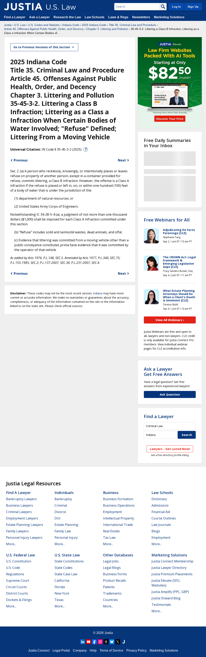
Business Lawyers (19, 505)
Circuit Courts (16, 587)
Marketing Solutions (169, 17)
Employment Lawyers (22, 518)
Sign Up (193, 6)
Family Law (63, 531)
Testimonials (161, 604)
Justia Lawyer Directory (168, 567)
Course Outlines (163, 518)
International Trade (118, 524)
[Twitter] (117, 641)
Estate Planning (66, 524)
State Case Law (66, 574)
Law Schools (94, 17)
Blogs (155, 531)
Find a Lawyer (14, 17)
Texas (59, 600)
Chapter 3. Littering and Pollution (107, 29)
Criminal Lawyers (19, 512)
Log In (176, 6)
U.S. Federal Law (20, 555)
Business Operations (119, 505)
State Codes (63, 567)
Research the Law (67, 17)
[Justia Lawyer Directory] (123, 641)
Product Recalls (114, 580)
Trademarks (112, 593)
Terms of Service (111, 650)
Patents (109, 587)
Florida (60, 587)
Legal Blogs (112, 567)
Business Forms (115, 574)
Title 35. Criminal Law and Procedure (132, 25)
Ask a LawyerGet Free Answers (163, 371)
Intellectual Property (118, 518)
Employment (112, 512)
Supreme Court (17, 580)
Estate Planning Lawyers (24, 524)
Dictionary (159, 499)
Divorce (60, 512)
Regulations (15, 574)
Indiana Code (70, 25)
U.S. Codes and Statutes (44, 25)
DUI (57, 518)
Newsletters (141, 17)
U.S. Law (20, 25)
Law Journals (161, 524)
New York (62, 593)
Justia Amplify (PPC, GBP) (170, 592)
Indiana (97, 293)
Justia (7, 25)
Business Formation (118, 499)
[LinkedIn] (82, 641)
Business (110, 492)
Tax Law (109, 537)
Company (80, 650)
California (62, 580)
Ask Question (170, 394)
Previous (21, 160)
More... (11, 544)
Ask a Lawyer (39, 17)
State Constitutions (69, 561)
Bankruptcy (63, 499)
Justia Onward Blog (165, 598)
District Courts (17, 593)
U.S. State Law (67, 555)
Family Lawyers (17, 531)
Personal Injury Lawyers (24, 537)
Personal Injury (66, 537)
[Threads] (106, 641)
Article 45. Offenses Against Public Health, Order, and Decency (44, 29)
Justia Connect (38, 650)
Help (93, 650)
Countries (110, 600)
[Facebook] (94, 641)
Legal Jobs (111, 561)
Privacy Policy (136, 650)
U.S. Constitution (18, 561)
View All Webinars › (170, 320)
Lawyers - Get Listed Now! (170, 449)
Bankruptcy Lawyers (21, 499)
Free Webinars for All (167, 219)
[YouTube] (88, 641)
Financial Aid (160, 512)
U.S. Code (13, 567)
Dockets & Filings (19, 600)
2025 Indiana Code (94, 25)
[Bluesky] (111, 641)
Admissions (160, 505)
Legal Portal (61, 650)
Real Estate (111, 531)
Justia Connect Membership (172, 561)
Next (122, 160)
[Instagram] (100, 641)
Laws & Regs (118, 17)
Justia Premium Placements (172, 574)
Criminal (61, 505)
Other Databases (118, 555)
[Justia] (23, 6)
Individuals (64, 492)
